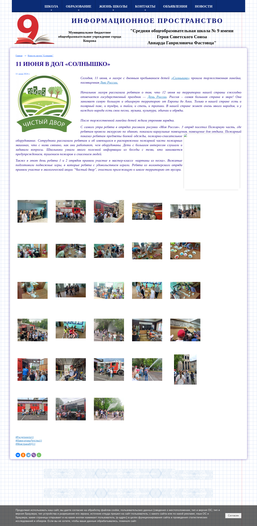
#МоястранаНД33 (25, 444)
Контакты (145, 6)
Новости (203, 6)
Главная (19, 55)
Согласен (233, 515)
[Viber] (33, 455)
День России (157, 96)
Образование (78, 6)
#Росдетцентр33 (25, 437)
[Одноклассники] (23, 455)
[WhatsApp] (39, 455)
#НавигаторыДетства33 (29, 440)
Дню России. (109, 82)
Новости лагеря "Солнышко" (40, 55)
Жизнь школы (113, 6)
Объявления (175, 6)
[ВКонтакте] (18, 455)
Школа (51, 6)
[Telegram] (28, 455)
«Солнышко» (180, 78)
